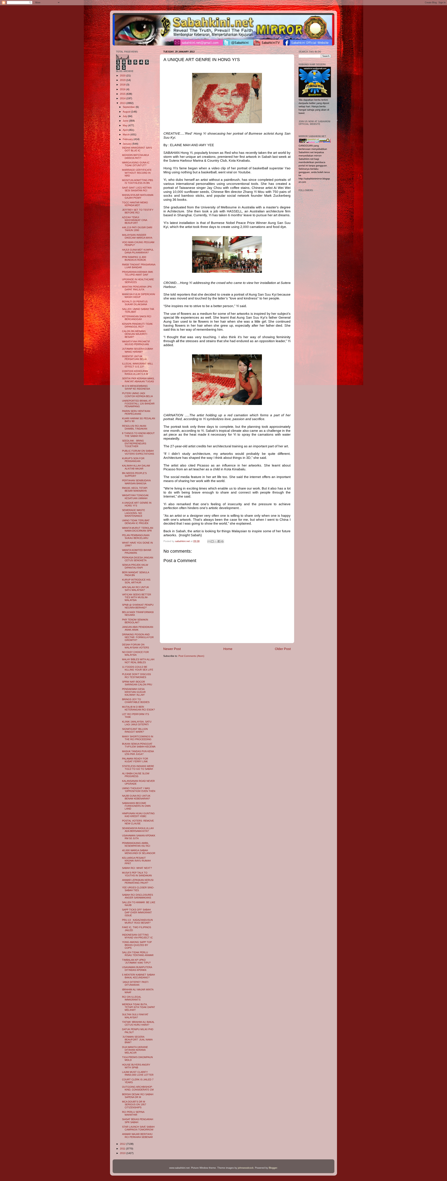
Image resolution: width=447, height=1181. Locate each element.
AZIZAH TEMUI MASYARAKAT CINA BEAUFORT (134, 220)
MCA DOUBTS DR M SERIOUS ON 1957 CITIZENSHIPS (134, 1104)
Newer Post (172, 649)
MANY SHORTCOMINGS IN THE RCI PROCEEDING (137, 738)
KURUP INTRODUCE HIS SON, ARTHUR (136, 581)
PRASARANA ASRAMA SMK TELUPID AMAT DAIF (137, 273)
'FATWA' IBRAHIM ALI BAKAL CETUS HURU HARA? (138, 1023)
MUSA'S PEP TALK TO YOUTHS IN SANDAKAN (137, 874)
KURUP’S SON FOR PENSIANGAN (133, 459)
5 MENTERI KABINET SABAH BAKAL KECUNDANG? (138, 976)
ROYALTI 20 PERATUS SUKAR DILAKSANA (135, 303)
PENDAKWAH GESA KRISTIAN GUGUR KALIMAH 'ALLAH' (134, 692)
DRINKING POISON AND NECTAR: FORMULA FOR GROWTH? (138, 637)
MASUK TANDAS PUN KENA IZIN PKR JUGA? (138, 752)
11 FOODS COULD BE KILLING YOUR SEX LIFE (137, 668)
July (125, 116)
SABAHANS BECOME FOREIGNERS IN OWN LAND (136, 806)
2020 (123, 75)
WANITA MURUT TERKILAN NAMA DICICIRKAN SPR (137, 529)
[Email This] (209, 541)
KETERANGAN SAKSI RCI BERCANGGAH (136, 318)
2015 (123, 94)
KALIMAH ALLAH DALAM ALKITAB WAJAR (136, 467)
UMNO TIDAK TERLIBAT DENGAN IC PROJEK (136, 522)
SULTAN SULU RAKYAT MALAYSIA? (135, 1016)
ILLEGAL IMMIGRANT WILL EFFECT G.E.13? (137, 365)
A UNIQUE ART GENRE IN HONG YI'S (136, 504)
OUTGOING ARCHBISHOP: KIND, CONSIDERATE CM (138, 1088)
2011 (123, 1148)
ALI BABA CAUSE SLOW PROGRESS (135, 775)
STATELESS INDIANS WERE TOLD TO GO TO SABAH (138, 767)
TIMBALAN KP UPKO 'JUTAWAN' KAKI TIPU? (136, 961)
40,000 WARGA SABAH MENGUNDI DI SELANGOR (138, 852)
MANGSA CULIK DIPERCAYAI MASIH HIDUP (138, 295)
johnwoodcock (246, 1168)
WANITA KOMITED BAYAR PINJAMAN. (136, 551)
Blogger (273, 1168)
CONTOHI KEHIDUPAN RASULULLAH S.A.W (135, 372)
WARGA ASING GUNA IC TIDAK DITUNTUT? (135, 164)
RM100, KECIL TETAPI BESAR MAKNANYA (134, 489)
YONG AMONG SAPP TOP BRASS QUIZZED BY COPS (137, 945)
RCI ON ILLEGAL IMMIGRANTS (131, 998)
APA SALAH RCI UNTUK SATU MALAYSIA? (135, 588)
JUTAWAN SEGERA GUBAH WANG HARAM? (137, 350)
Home (227, 649)
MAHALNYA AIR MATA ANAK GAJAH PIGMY (137, 196)
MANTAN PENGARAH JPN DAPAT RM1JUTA (137, 288)
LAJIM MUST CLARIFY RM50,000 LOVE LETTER (137, 1073)
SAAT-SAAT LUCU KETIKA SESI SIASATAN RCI (136, 189)
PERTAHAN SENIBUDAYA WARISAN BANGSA (136, 482)
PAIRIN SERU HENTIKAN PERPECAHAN (136, 412)
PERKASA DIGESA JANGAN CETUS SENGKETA (137, 559)
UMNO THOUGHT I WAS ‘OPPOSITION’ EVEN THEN (138, 789)
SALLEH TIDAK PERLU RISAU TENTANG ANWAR (137, 954)
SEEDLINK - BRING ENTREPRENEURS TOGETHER (134, 443)
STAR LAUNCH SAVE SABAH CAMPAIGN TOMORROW (138, 1128)
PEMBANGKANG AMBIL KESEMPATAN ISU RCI (136, 844)
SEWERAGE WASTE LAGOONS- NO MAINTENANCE (133, 513)
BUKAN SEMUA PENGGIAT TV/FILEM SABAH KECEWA (138, 745)
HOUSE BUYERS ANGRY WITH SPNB (136, 1066)
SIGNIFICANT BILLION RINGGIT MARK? (135, 730)
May (125, 125)
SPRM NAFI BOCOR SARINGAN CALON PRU (137, 683)
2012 (123, 1144)
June (126, 120)
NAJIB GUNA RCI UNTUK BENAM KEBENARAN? (136, 797)
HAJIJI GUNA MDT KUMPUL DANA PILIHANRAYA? (137, 251)
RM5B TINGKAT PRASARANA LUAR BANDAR (138, 266)
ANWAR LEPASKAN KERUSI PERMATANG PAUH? (137, 881)
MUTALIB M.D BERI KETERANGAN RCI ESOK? (138, 708)
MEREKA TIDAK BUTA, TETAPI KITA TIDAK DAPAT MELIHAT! (138, 1007)
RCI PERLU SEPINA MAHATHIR (133, 1113)
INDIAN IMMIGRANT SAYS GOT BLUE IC (137, 149)
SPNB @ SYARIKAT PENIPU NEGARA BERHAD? (137, 606)
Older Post (283, 649)
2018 (123, 84)
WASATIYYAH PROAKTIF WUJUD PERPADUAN (136, 343)
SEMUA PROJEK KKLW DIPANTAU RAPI (135, 566)
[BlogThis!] (212, 541)
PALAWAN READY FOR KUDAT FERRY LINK (135, 760)
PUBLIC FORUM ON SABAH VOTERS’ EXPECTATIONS (138, 452)
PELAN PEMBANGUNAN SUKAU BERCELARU (135, 536)
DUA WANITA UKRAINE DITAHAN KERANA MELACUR (135, 1050)
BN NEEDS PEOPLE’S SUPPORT (134, 474)
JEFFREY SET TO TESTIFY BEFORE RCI (137, 211)
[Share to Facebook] (219, 541)
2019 (123, 80)
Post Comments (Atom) (191, 656)
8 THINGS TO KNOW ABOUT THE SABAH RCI (138, 434)
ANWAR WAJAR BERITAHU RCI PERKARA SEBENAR (137, 1135)
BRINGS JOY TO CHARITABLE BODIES (135, 701)
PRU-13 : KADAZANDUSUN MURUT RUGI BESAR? (137, 921)
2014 (123, 98)
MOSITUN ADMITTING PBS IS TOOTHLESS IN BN (137, 181)
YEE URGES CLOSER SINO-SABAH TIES (138, 889)
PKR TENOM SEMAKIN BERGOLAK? (135, 621)
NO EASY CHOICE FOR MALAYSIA (135, 653)
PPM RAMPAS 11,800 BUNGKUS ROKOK (134, 258)
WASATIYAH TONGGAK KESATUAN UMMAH (135, 496)
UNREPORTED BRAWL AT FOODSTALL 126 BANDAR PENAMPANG (138, 404)
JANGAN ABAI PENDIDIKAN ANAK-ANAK (137, 628)
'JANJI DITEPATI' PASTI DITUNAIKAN (135, 983)
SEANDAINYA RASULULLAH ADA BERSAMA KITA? (138, 829)
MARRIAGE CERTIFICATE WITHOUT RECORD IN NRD (137, 173)
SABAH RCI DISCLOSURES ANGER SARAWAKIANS (137, 896)
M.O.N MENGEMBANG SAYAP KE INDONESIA (136, 387)
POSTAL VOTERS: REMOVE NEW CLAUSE (138, 822)
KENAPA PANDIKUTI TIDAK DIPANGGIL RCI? (137, 325)
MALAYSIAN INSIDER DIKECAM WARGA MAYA (137, 236)
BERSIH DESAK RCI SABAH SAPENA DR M (137, 1096)
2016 (123, 89)
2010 (123, 1153)
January (127, 143)
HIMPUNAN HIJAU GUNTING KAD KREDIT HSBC (138, 815)
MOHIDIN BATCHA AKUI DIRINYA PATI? (135, 156)
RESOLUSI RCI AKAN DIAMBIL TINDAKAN (134, 427)
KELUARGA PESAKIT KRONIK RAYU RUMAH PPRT (136, 861)
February (128, 139)
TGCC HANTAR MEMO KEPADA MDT (135, 204)
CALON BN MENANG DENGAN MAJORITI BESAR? (134, 334)
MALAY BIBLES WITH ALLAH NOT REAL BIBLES (138, 661)
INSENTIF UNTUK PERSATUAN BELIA (134, 357)
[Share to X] (215, 541)
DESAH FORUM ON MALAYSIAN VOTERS (135, 646)
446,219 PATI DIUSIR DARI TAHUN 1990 (137, 229)
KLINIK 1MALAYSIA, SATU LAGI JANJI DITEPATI (136, 723)
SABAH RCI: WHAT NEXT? (137, 868)
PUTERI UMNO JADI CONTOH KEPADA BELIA (137, 394)
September (129, 107)
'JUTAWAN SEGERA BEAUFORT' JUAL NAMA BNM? (137, 1040)
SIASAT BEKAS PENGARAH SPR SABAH (137, 1120)
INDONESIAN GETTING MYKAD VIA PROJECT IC (137, 936)
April (125, 130)
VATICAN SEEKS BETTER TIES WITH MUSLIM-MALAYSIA (136, 597)
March (126, 134)
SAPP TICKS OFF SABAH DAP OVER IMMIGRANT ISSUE (137, 912)
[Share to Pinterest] (222, 541)
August (127, 111)
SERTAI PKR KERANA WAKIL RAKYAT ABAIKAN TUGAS (138, 380)
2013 (123, 103)
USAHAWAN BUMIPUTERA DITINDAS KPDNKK (137, 968)
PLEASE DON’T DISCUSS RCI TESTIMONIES (136, 675)
